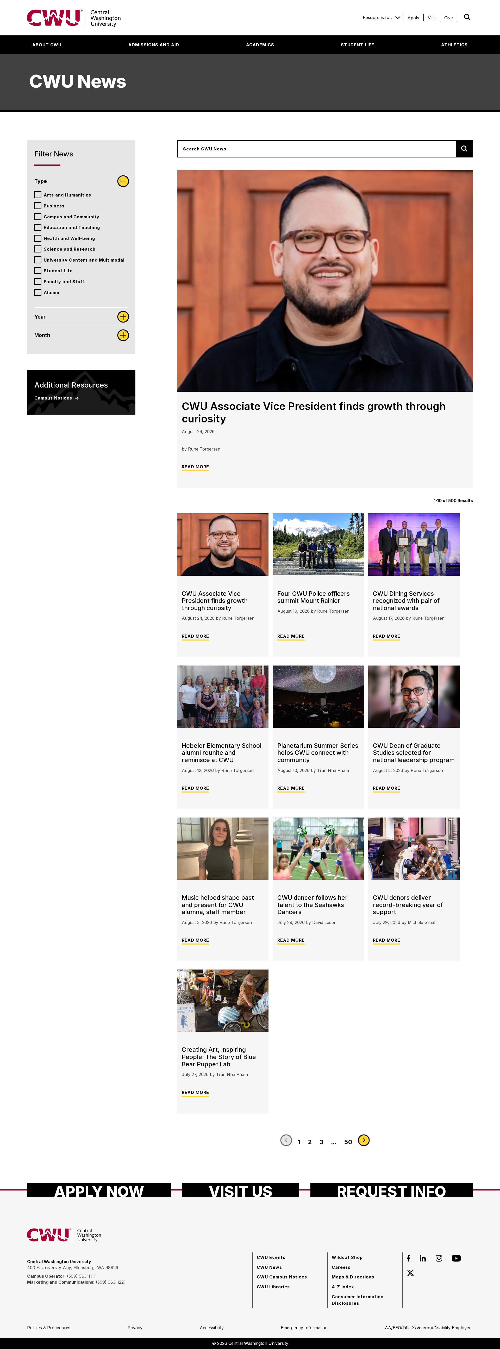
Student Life (58, 271)
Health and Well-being (69, 238)
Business (54, 206)
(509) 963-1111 (81, 1276)
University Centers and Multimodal (84, 260)
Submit (460, 17)
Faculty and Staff (64, 282)
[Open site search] (467, 17)
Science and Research (70, 249)
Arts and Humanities (67, 195)
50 (348, 1142)
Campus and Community (71, 217)
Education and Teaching (72, 227)
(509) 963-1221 (111, 1282)
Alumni (51, 292)
